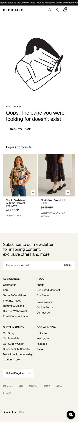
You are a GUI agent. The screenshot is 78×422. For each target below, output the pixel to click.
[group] (20, 186)
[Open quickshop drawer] (33, 192)
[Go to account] (57, 10)
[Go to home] (13, 10)
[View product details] (20, 206)
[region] (39, 185)
